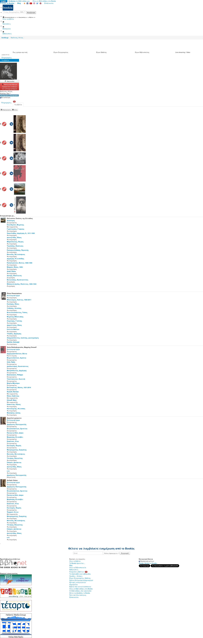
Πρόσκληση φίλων (147, 561)
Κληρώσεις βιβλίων (76, 572)
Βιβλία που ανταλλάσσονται (80, 587)
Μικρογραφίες (6, 110)
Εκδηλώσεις (73, 569)
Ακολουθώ (10, 81)
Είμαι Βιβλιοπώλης (142, 52)
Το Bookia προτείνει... (77, 563)
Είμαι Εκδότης (101, 52)
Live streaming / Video (182, 52)
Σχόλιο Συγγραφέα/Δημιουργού (81, 580)
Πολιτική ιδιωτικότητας (77, 595)
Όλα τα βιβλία (74, 561)
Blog (70, 565)
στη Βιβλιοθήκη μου (19, 1)
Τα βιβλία (5, 60)
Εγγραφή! (125, 553)
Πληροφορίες (7, 57)
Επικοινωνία (48, 3)
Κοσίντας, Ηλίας (17, 37)
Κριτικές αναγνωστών (77, 582)
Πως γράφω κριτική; (20, 52)
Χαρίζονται (73, 584)
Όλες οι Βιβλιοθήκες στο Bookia (44, 1)
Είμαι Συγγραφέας (61, 52)
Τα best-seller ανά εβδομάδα (80, 574)
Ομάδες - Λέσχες (75, 576)
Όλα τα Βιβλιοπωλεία (77, 567)
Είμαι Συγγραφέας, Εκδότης (80, 578)
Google (141, 563)
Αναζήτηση (31, 13)
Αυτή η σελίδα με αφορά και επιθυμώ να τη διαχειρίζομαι (9, 86)
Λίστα (15, 110)
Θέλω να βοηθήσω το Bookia (79, 593)
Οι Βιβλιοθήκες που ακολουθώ (80, 591)
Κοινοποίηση (5, 97)
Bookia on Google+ (151, 563)
